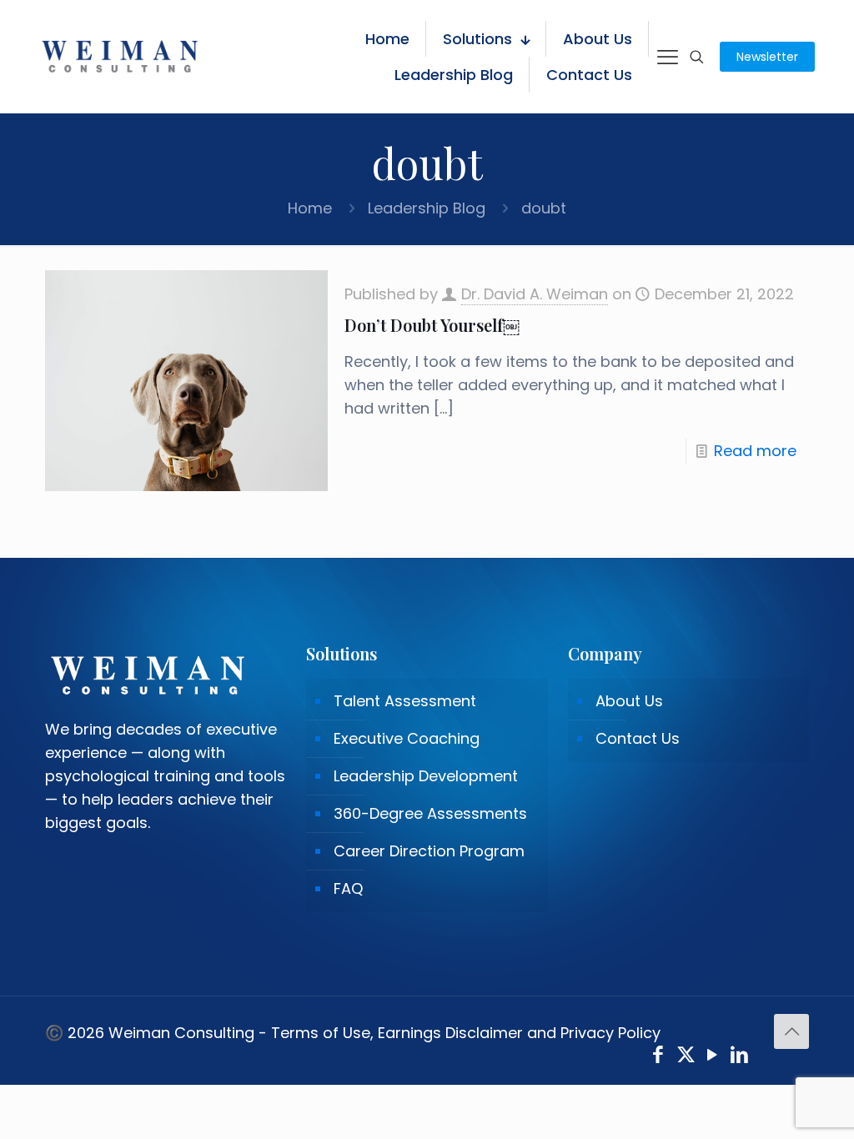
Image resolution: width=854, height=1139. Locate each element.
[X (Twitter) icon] (686, 1057)
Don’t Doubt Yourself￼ (432, 325)
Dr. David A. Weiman (534, 293)
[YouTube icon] (712, 1057)
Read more (755, 450)
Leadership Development (426, 775)
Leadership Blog (426, 208)
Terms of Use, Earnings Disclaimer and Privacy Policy (466, 1032)
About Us (629, 700)
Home (310, 208)
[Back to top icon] (791, 1031)
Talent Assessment (405, 700)
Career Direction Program (429, 850)
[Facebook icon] (658, 1057)
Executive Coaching (407, 738)
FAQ (348, 888)
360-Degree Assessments (430, 813)
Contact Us (637, 738)
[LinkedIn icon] (740, 1057)
